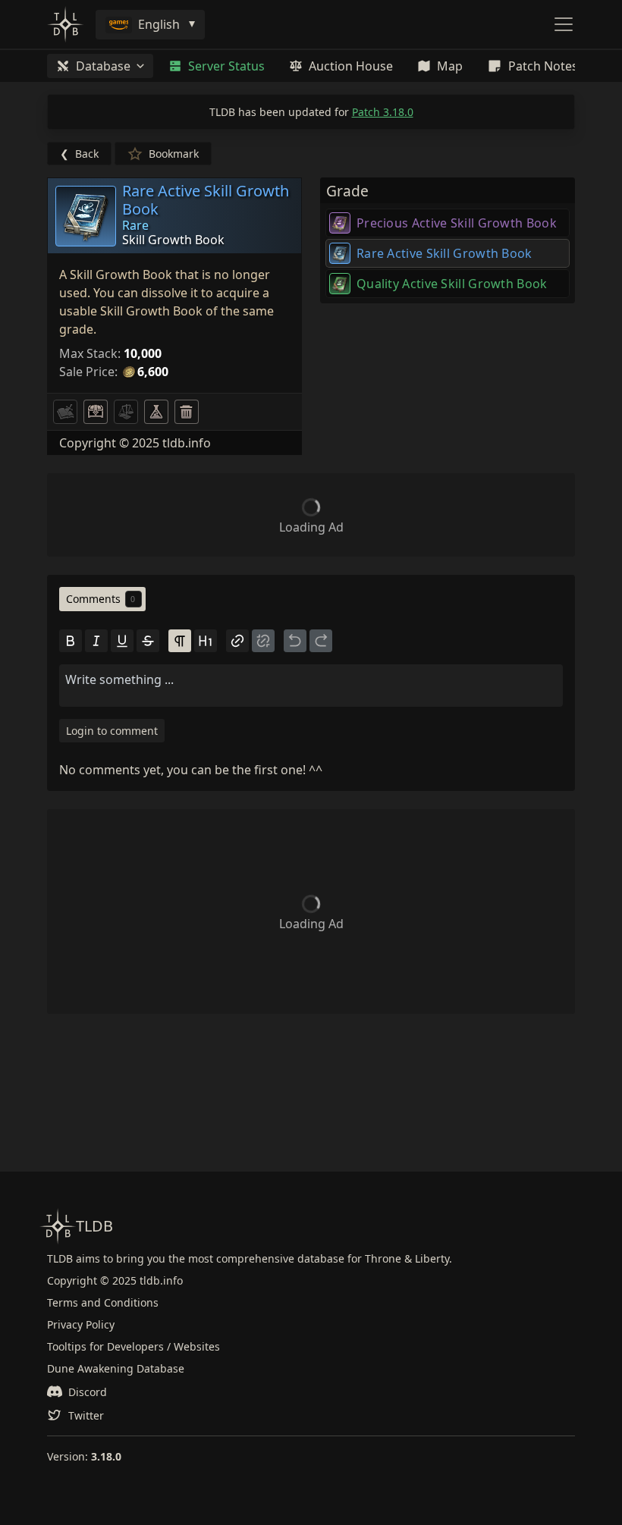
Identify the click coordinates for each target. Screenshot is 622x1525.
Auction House (351, 66)
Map (450, 66)
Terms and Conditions (103, 1302)
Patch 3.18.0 (382, 112)
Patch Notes (543, 66)
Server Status (226, 66)
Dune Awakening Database (115, 1368)
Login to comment (112, 730)
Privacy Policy (81, 1324)
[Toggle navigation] (563, 24)
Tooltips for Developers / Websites (133, 1346)
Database (103, 66)
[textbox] (311, 679)
